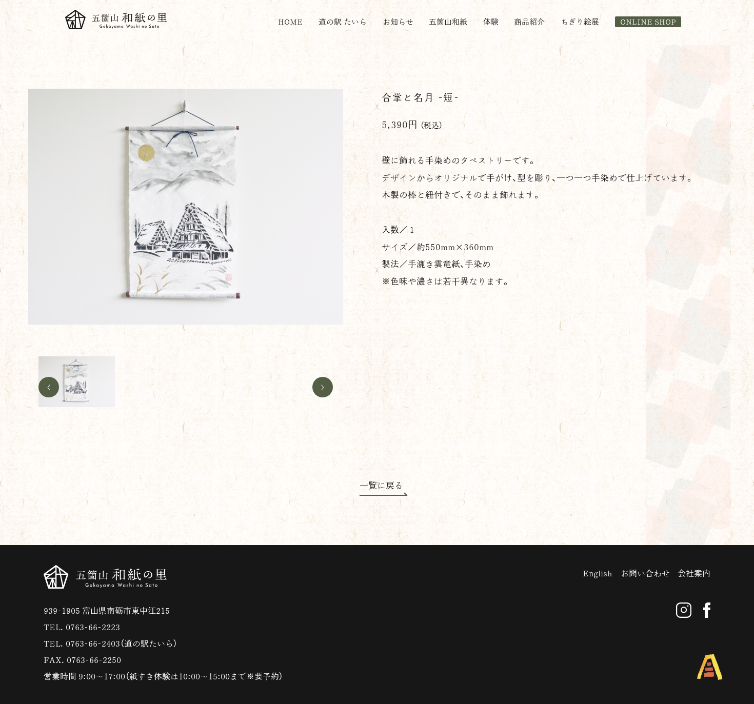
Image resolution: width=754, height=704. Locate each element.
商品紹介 (529, 22)
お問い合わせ (645, 573)
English (597, 573)
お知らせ (398, 22)
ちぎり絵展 (580, 22)
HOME (290, 22)
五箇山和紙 (448, 22)
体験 (491, 22)
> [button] (323, 387)
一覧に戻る (381, 485)
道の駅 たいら (343, 22)
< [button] (49, 387)
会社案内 (694, 573)
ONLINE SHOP (648, 22)
